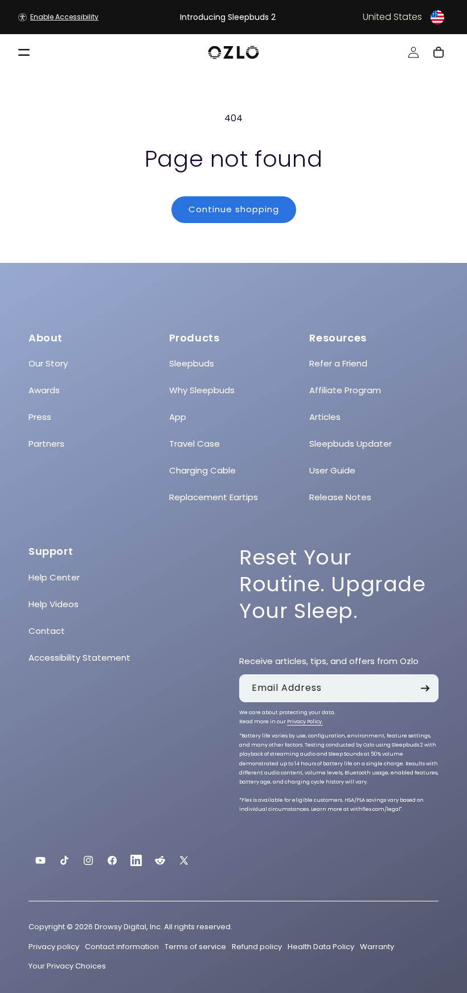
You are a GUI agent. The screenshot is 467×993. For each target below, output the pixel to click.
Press (39, 417)
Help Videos (53, 604)
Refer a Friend (338, 363)
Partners (46, 444)
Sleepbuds (191, 363)
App (177, 417)
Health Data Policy (321, 946)
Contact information (122, 946)
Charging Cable (202, 470)
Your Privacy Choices (67, 966)
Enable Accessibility (64, 17)
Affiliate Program (345, 390)
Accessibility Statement (79, 658)
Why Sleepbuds (202, 390)
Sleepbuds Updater (350, 444)
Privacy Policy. (305, 721)
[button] (374, 17)
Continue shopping (234, 209)
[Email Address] (424, 688)
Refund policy (257, 946)
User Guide (332, 470)
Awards (44, 390)
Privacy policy (53, 946)
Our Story (48, 363)
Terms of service (195, 946)
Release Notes (340, 497)
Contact (46, 631)
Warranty (377, 946)
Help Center (54, 577)
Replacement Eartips (213, 497)
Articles (325, 417)
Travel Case (194, 444)
